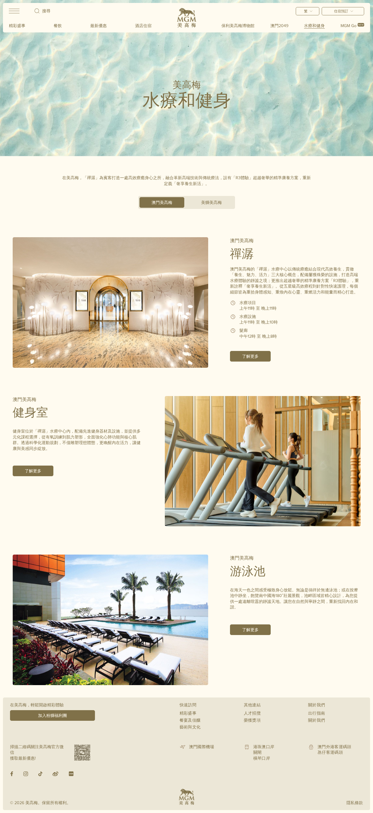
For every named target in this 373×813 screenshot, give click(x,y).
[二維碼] (82, 753)
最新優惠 (98, 26)
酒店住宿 (143, 26)
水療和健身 (314, 26)
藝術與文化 (190, 727)
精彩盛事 (17, 26)
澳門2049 (279, 26)
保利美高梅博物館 (237, 26)
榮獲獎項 (252, 720)
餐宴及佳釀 (190, 720)
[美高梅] (187, 17)
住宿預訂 (341, 11)
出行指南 (316, 713)
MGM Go (352, 26)
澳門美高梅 (162, 202)
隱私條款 (354, 803)
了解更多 (250, 356)
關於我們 (316, 720)
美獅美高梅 (211, 202)
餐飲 (58, 26)
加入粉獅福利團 (52, 715)
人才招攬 (252, 713)
